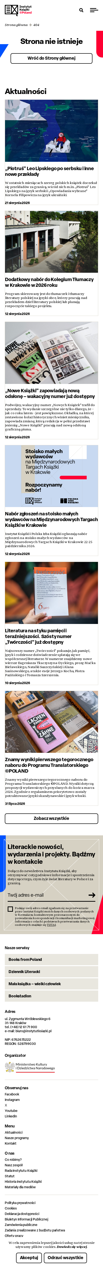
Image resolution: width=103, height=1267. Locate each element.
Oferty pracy (14, 1236)
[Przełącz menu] (94, 10)
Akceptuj (29, 1258)
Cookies (11, 1208)
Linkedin (11, 1116)
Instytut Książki (18, 10)
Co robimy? (13, 1159)
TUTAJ (51, 925)
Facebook (12, 1094)
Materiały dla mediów (20, 1187)
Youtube (11, 1111)
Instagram (12, 1100)
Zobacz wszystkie (51, 818)
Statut (10, 1176)
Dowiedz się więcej (72, 1247)
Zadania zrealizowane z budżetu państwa (35, 1230)
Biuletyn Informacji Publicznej (26, 1219)
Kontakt (11, 1143)
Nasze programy (17, 1138)
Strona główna (16, 25)
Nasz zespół (13, 1165)
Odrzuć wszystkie (65, 1258)
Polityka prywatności (20, 1203)
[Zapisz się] (90, 895)
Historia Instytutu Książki (23, 1181)
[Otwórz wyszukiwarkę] (81, 10)
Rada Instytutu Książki (21, 1170)
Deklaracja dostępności (22, 1214)
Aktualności (13, 1132)
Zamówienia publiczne (21, 1225)
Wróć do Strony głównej (51, 58)
